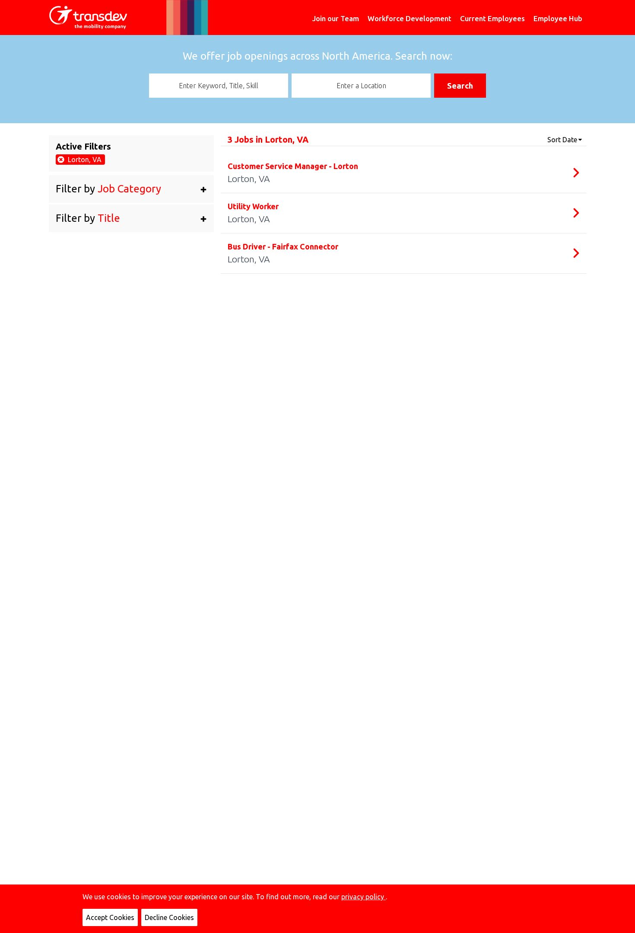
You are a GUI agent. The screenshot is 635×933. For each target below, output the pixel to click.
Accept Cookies (110, 917)
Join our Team (335, 18)
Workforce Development (409, 18)
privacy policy (363, 897)
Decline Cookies (169, 917)
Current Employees (492, 18)
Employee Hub (557, 18)
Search (460, 85)
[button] (131, 189)
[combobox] (218, 85)
